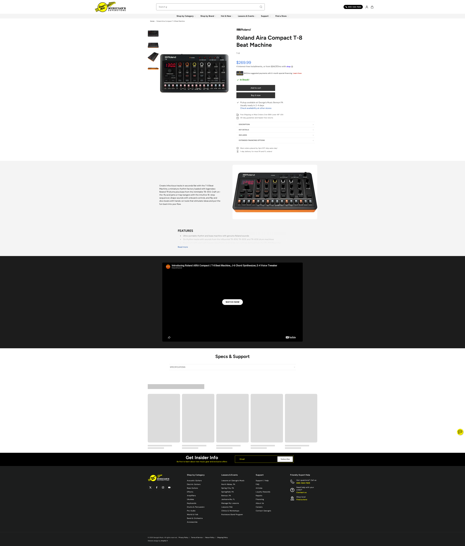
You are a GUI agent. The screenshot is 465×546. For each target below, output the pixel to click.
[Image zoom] (194, 74)
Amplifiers (191, 495)
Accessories (192, 522)
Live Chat (460, 432)
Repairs (259, 495)
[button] (366, 6)
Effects (190, 492)
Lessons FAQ (226, 507)
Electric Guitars (193, 484)
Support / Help (262, 480)
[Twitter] (150, 487)
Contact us (301, 492)
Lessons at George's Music (232, 480)
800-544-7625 (303, 483)
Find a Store (281, 16)
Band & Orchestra (195, 518)
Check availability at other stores (255, 108)
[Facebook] (156, 487)
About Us (260, 503)
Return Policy (209, 537)
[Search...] (261, 7)
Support (265, 16)
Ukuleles (190, 499)
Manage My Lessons (230, 503)
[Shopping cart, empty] (372, 7)
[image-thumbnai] (153, 33)
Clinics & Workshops (230, 511)
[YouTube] (169, 487)
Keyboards (191, 503)
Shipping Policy (222, 537)
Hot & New (226, 16)
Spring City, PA (227, 488)
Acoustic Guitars (194, 480)
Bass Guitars (192, 488)
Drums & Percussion (196, 507)
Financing (260, 499)
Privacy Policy (183, 537)
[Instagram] (163, 487)
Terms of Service (197, 537)
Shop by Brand (207, 16)
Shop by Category (185, 16)
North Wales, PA (228, 484)
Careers (259, 507)
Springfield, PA (227, 492)
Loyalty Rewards (263, 492)
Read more (183, 247)
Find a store (301, 499)
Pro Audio (191, 511)
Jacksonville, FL (228, 499)
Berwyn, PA (226, 495)
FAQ (257, 484)
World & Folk (192, 514)
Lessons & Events (246, 16)
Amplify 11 (164, 541)
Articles (259, 488)
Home (152, 21)
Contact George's (263, 511)
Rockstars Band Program (232, 514)
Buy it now (255, 95)
